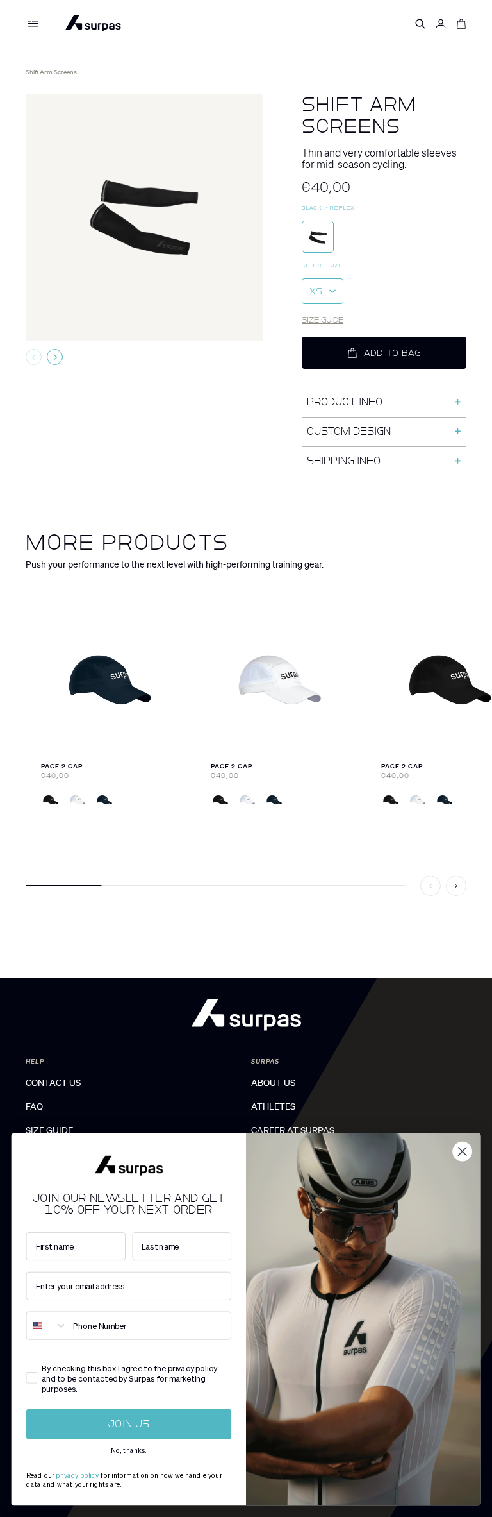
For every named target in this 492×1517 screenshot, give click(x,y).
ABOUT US (273, 1083)
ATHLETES (273, 1106)
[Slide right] (456, 886)
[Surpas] (93, 23)
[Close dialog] (462, 1152)
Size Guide (322, 320)
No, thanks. (129, 1450)
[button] (33, 23)
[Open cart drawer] (461, 24)
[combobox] (46, 1325)
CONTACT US (53, 1083)
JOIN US (129, 1424)
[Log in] (441, 24)
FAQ (34, 1106)
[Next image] (55, 357)
